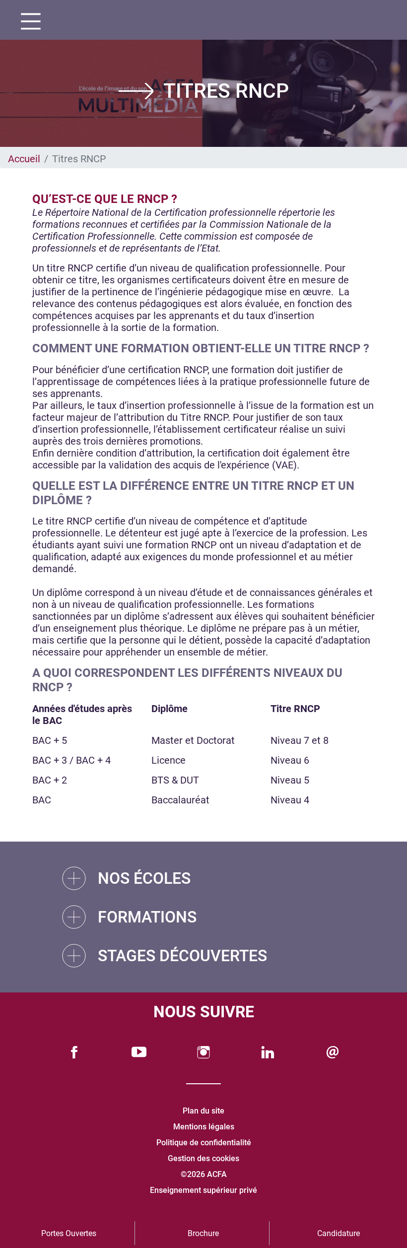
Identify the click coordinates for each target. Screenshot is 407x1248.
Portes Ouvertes (68, 1233)
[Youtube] (139, 1052)
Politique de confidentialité (203, 1142)
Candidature (338, 1233)
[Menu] (27, 22)
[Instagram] (203, 1052)
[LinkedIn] (268, 1052)
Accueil (24, 159)
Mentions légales (203, 1126)
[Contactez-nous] (332, 1052)
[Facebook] (74, 1052)
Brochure (203, 1233)
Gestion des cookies (203, 1158)
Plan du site (203, 1111)
